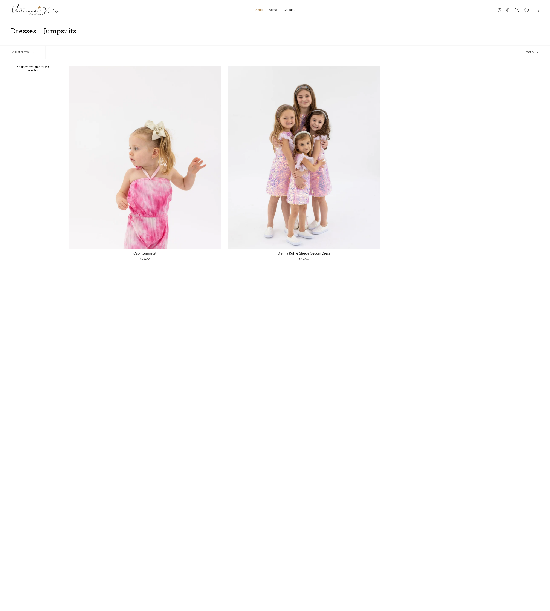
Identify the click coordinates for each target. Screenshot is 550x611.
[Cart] (537, 10)
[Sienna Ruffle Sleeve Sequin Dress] (304, 157)
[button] (259, 10)
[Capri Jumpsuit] (145, 157)
